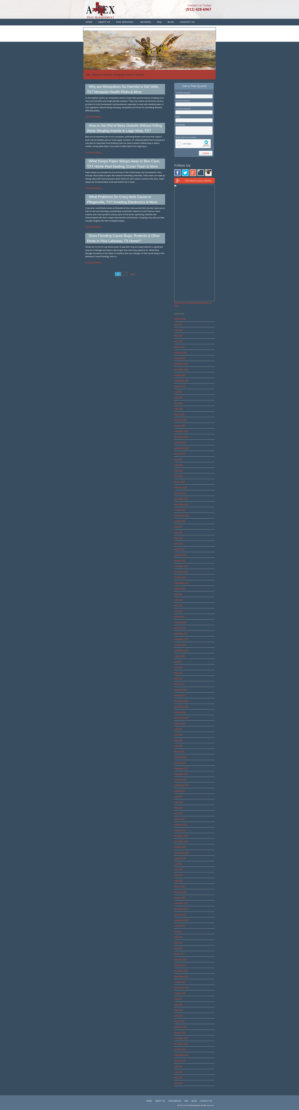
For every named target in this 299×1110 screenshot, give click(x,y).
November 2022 (181, 571)
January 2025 (180, 425)
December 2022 (181, 566)
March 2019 (179, 819)
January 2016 (180, 1032)
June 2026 (178, 330)
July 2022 (178, 594)
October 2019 (180, 779)
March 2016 (179, 1021)
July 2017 (178, 931)
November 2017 (181, 909)
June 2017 (178, 937)
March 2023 (179, 549)
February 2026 (180, 352)
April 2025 (178, 408)
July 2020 (178, 729)
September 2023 (181, 515)
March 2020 (179, 751)
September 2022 (181, 583)
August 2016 (179, 993)
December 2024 (181, 431)
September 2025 (181, 380)
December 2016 (181, 970)
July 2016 (178, 998)
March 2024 (179, 481)
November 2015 (181, 1043)
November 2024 (181, 436)
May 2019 (178, 807)
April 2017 (178, 948)
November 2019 (181, 774)
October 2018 (180, 847)
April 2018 (178, 880)
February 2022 (180, 622)
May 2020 (178, 740)
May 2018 (178, 875)
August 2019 (179, 791)
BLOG (171, 22)
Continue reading (94, 116)
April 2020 (178, 746)
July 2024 (178, 459)
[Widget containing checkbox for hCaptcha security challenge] (193, 143)
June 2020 (178, 734)
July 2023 (178, 526)
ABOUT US (104, 22)
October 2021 (180, 644)
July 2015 (178, 1066)
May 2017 (178, 942)
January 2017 (180, 965)
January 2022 (180, 627)
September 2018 (181, 852)
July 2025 (178, 391)
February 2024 (180, 487)
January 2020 (180, 762)
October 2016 (180, 982)
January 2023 (180, 560)
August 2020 (179, 723)
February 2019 (180, 824)
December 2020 (181, 701)
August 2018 (179, 858)
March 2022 (179, 616)
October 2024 (180, 442)
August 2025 (179, 386)
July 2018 (178, 864)
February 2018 (180, 892)
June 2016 (178, 1004)
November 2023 (181, 504)
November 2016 (181, 976)
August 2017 (179, 925)
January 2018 (180, 897)
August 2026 (179, 318)
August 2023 (179, 521)
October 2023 (180, 509)
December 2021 (181, 633)
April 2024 (178, 476)
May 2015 (178, 1077)
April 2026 (178, 341)
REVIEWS (145, 22)
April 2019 (178, 813)
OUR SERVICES (124, 22)
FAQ (159, 22)
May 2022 (178, 605)
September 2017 (181, 920)
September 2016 (181, 987)
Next (132, 274)
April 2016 (178, 1015)
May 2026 (178, 335)
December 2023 (181, 498)
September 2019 (181, 785)
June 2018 (178, 869)
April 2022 (178, 611)
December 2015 (181, 1038)
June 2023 (178, 532)
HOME (88, 22)
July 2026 (178, 324)
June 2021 (178, 667)
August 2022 (179, 588)
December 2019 (181, 768)
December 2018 (181, 835)
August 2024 (179, 453)
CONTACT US (187, 22)
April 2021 (178, 678)
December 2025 (181, 363)
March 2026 (179, 347)
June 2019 (178, 802)
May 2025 (178, 403)
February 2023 (180, 554)
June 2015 (178, 1071)
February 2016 (180, 1026)
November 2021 (181, 639)
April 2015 (178, 1083)
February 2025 (180, 420)
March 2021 (179, 684)
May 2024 (178, 470)
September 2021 (181, 650)
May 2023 (178, 538)
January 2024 (180, 493)
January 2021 (180, 695)
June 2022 (178, 599)
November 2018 (181, 841)
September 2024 (181, 448)
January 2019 (180, 830)
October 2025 (180, 375)
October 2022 (180, 577)
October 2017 (180, 914)
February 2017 (180, 959)
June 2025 (178, 397)
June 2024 (178, 465)
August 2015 (179, 1060)
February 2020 (180, 757)
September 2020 (181, 717)
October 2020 (180, 712)
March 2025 (179, 414)
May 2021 (178, 673)
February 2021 (180, 689)
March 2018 (179, 886)
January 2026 (180, 358)
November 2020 (181, 706)
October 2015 (180, 1049)
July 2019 (178, 796)
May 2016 (178, 1010)
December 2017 (181, 903)
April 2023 (178, 543)
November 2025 (181, 369)
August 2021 (179, 656)
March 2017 (179, 953)
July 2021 (178, 661)
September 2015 (181, 1055)
